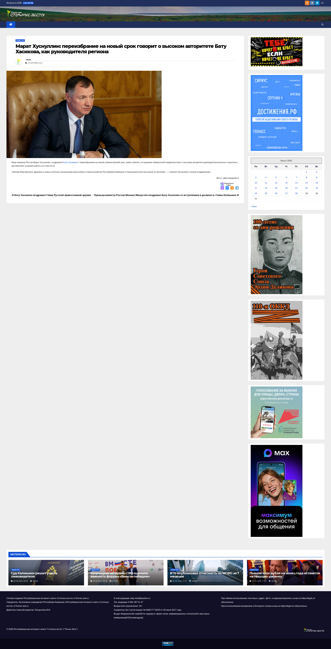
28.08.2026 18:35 (20, 581)
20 (286, 188)
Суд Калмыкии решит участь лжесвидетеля (34, 574)
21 (296, 188)
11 (266, 183)
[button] (322, 25)
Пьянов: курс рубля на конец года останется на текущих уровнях (285, 574)
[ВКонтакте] (227, 188)
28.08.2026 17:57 (179, 581)
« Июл (254, 206)
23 (317, 188)
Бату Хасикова (70, 162)
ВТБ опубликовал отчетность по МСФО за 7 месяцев (204, 574)
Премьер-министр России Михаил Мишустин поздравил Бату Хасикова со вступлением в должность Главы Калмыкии (165, 195)
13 (286, 183)
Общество (20, 40)
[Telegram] (237, 188)
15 (306, 183)
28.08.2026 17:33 (259, 581)
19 (276, 188)
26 (276, 193)
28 (296, 193)
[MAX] (222, 188)
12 (276, 183)
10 (256, 183)
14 (296, 183)
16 (317, 183)
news (28, 59)
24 (256, 193)
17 (256, 188)
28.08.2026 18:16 (100, 581)
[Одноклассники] (232, 188)
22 (306, 188)
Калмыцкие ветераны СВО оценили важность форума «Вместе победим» (120, 574)
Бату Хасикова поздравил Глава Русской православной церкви (52, 195)
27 (286, 193)
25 (266, 193)
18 (266, 188)
